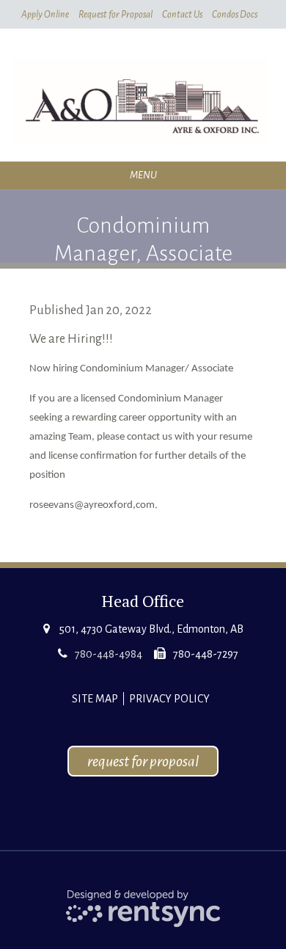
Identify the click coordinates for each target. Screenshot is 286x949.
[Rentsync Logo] (143, 907)
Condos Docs (234, 15)
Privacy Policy (169, 699)
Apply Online (45, 15)
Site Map (95, 699)
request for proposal (143, 761)
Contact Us (182, 15)
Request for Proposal (115, 15)
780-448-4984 (108, 654)
